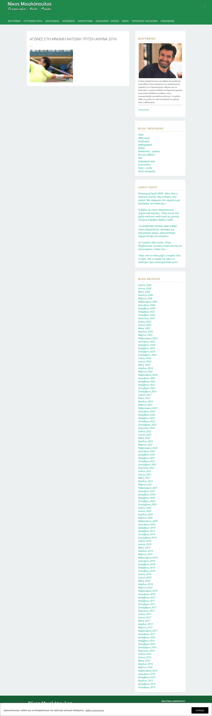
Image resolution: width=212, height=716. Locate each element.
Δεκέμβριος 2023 (146, 381)
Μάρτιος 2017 (145, 627)
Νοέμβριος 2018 (146, 567)
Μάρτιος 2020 (145, 517)
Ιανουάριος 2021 (146, 491)
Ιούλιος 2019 (144, 541)
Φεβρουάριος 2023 (147, 408)
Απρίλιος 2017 (145, 624)
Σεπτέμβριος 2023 (147, 391)
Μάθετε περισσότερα (94, 710)
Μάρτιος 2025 (145, 335)
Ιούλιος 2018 (144, 574)
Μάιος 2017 (144, 620)
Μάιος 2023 (144, 398)
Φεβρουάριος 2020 (147, 521)
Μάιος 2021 (144, 477)
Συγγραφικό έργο (146, 161)
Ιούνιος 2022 (144, 434)
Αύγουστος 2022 (146, 428)
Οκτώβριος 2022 (146, 421)
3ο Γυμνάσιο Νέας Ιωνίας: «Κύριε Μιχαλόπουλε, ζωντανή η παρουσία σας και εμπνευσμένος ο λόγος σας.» (160, 246)
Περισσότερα (143, 109)
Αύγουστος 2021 (146, 467)
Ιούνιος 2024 (144, 361)
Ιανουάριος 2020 (146, 524)
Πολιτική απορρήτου (173, 701)
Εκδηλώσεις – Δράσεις (149, 151)
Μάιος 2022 (144, 438)
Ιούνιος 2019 (144, 544)
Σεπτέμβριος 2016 (147, 647)
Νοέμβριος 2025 (146, 311)
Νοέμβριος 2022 (146, 418)
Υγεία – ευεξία (145, 167)
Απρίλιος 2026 (145, 295)
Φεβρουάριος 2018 (147, 590)
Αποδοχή (200, 710)
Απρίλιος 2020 (145, 514)
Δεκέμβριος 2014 (146, 684)
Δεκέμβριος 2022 (146, 414)
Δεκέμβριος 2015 (146, 677)
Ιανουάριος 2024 (146, 378)
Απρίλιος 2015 (145, 680)
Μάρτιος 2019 (145, 554)
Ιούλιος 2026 (144, 285)
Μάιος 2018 (144, 580)
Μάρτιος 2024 (145, 371)
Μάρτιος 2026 (145, 298)
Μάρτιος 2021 (145, 484)
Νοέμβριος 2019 (146, 531)
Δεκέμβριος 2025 (146, 308)
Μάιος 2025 (144, 328)
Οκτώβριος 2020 (146, 501)
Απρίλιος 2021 (145, 481)
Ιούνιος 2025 (144, 325)
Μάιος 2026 (144, 291)
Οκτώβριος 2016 (146, 644)
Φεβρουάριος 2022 (147, 448)
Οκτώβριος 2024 (146, 351)
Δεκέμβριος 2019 (146, 527)
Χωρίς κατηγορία (146, 171)
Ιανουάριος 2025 (146, 341)
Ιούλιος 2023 (144, 394)
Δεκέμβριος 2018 (146, 564)
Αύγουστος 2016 (146, 650)
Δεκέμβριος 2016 (146, 637)
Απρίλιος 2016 (145, 664)
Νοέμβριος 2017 (146, 600)
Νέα (140, 158)
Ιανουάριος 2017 (146, 634)
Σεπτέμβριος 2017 (147, 607)
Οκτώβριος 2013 (146, 687)
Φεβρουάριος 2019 (147, 557)
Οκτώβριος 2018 (146, 571)
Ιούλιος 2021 (144, 471)
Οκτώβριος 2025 (146, 315)
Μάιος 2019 (144, 547)
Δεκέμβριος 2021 (146, 454)
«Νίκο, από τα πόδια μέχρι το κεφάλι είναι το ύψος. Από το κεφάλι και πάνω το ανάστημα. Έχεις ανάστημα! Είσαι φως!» (159, 259)
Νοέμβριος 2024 (146, 348)
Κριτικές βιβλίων (146, 154)
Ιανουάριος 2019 (146, 561)
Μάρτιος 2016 (145, 667)
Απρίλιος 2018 (145, 584)
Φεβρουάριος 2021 (147, 487)
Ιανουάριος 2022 (146, 451)
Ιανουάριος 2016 (146, 674)
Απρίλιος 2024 (145, 368)
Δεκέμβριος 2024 (146, 345)
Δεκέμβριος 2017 (146, 597)
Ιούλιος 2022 (144, 431)
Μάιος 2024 (144, 364)
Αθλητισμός (144, 138)
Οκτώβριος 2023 (146, 388)
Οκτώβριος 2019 (146, 534)
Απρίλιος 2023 (145, 401)
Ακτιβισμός (143, 141)
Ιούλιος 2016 (144, 654)
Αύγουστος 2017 (146, 610)
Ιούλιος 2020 (144, 507)
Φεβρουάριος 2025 (147, 338)
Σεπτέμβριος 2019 (147, 537)
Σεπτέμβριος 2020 (147, 504)
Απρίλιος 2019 (145, 551)
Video (141, 134)
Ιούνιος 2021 (144, 474)
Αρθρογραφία (145, 144)
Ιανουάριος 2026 (146, 305)
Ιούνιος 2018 (144, 577)
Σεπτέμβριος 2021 (147, 464)
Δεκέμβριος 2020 (146, 494)
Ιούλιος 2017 (144, 614)
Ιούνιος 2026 (144, 288)
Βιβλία (141, 148)
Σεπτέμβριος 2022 (147, 424)
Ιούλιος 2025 (144, 321)
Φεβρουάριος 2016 (147, 670)
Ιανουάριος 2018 (146, 594)
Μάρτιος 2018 (145, 587)
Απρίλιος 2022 (145, 441)
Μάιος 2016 (144, 660)
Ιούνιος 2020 (144, 511)
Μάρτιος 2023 (145, 404)
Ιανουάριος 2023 (146, 411)
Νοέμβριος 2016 (146, 640)
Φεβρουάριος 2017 (147, 630)
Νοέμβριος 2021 (146, 458)
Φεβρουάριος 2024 (147, 374)
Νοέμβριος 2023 (146, 384)
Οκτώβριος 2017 (146, 604)
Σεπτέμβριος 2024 (147, 354)
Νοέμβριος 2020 (146, 497)
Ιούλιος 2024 (144, 358)
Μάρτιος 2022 (145, 444)
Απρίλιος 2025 (145, 331)
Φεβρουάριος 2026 (147, 301)
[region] (106, 709)
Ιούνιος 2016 (144, 657)
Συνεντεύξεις (144, 164)
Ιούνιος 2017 (144, 617)
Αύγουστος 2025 (146, 318)
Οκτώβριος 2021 (146, 461)
